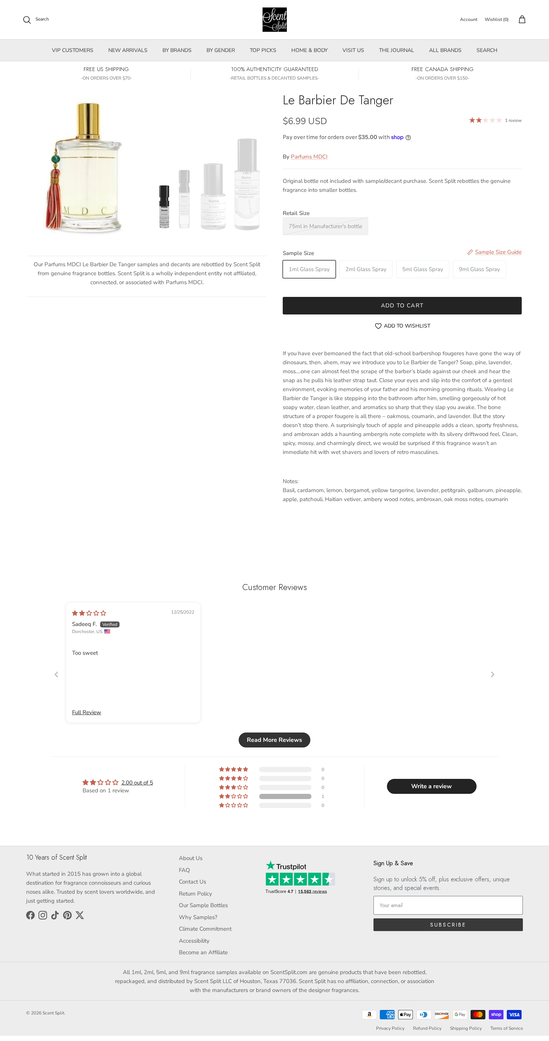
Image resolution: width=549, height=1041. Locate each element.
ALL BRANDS (445, 50)
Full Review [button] (86, 712)
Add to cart (402, 305)
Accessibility (194, 941)
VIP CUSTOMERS (72, 50)
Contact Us (192, 881)
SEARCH (487, 50)
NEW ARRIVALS (128, 50)
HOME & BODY (309, 50)
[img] (89, 613)
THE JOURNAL (396, 50)
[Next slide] (493, 674)
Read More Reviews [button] (274, 740)
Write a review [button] (431, 786)
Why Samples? (198, 917)
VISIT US (353, 50)
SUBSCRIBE (448, 924)
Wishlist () (497, 19)
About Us (190, 858)
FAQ (184, 870)
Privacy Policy (390, 1028)
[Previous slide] (56, 674)
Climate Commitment (205, 929)
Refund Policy (427, 1028)
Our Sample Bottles (203, 905)
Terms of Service (506, 1028)
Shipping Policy (466, 1028)
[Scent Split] (275, 19)
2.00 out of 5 (137, 782)
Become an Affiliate (203, 952)
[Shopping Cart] (521, 20)
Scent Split (53, 1013)
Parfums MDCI (309, 156)
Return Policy (195, 893)
